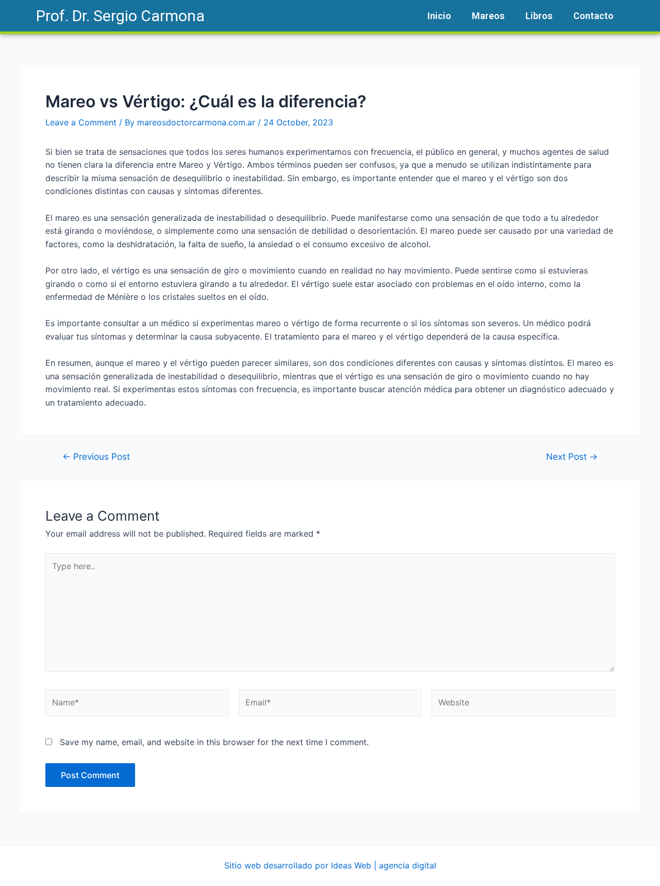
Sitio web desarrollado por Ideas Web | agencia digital (330, 865)
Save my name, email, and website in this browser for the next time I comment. (214, 742)
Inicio (439, 15)
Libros (539, 15)
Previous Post (96, 456)
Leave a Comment (81, 122)
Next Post (572, 456)
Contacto (593, 15)
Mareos (488, 15)
